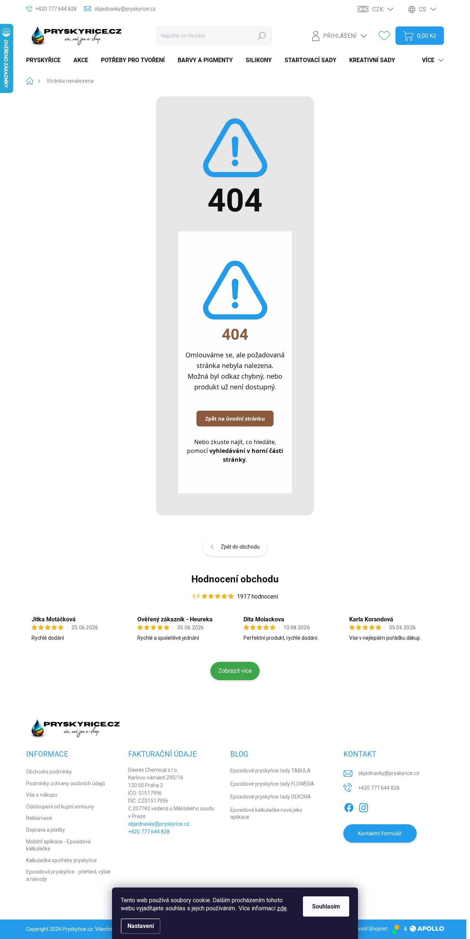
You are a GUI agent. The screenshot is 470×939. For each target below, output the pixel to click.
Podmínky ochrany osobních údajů (65, 783)
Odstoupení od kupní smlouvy (60, 807)
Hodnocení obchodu (235, 579)
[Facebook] (348, 806)
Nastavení (140, 925)
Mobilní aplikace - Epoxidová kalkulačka (58, 845)
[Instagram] (363, 806)
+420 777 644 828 (149, 832)
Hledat (262, 36)
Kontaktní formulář (380, 833)
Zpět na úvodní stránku (235, 418)
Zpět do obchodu (240, 547)
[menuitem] (46, 60)
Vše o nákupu (41, 795)
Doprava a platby (45, 830)
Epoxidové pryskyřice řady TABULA (270, 771)
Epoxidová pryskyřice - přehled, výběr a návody (68, 875)
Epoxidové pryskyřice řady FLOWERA (272, 784)
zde (282, 908)
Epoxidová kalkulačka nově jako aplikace (266, 813)
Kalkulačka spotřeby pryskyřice (61, 860)
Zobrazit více (235, 670)
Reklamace (39, 818)
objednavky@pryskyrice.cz (158, 824)
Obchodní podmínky (49, 772)
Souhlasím (326, 906)
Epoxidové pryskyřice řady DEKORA (270, 797)
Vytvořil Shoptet (368, 929)
